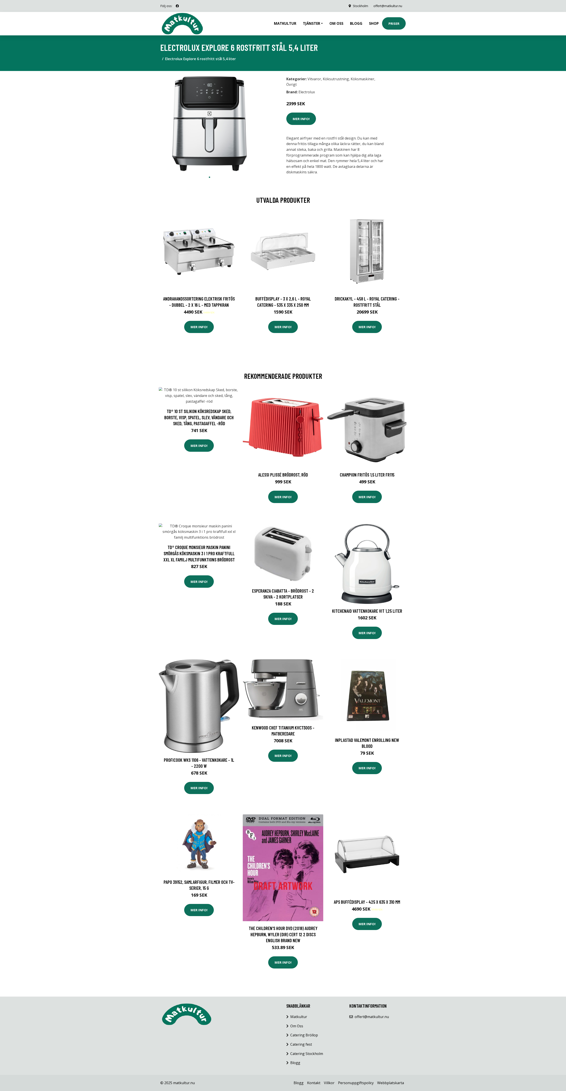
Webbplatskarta (390, 1082)
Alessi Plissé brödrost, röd (283, 474)
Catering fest (301, 1044)
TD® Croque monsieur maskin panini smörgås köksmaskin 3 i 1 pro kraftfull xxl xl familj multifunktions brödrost (199, 553)
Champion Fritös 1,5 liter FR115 (367, 474)
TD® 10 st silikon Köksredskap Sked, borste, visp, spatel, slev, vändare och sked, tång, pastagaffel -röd (199, 417)
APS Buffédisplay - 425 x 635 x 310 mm (367, 902)
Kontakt (313, 1082)
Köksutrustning (336, 79)
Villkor (329, 1082)
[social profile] (177, 6)
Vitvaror (314, 79)
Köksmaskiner (362, 79)
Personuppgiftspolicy (356, 1082)
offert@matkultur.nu (387, 6)
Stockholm (360, 6)
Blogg (356, 23)
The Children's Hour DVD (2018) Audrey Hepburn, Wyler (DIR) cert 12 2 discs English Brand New (283, 934)
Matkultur (285, 23)
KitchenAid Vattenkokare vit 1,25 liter (367, 611)
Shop (374, 23)
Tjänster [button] (311, 23)
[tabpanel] (209, 124)
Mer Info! (301, 119)
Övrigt (291, 84)
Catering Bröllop (304, 1035)
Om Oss (296, 1026)
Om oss (336, 23)
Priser (393, 23)
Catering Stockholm (306, 1053)
